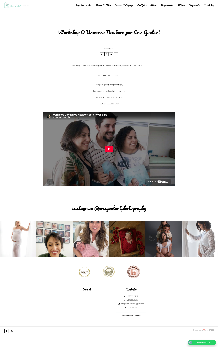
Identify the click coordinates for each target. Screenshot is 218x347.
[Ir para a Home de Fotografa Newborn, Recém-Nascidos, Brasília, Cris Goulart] (16, 5)
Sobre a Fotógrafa (124, 5)
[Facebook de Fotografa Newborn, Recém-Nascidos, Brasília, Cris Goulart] (6, 331)
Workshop (209, 5)
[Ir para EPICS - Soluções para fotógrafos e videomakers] (203, 330)
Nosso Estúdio (103, 5)
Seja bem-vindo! (83, 5)
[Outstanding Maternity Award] (84, 271)
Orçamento (194, 5)
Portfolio (142, 5)
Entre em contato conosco (131, 315)
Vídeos (181, 5)
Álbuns (153, 5)
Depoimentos (167, 5)
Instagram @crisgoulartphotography (109, 208)
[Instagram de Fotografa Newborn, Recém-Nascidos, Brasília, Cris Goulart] (11, 331)
